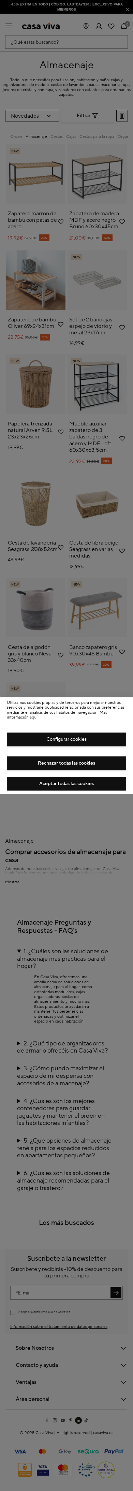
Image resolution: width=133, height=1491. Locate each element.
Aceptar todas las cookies (66, 784)
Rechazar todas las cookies (66, 763)
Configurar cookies (66, 739)
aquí (34, 717)
